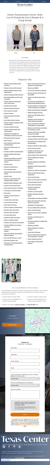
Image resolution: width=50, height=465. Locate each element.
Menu (5, 1)
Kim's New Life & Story (10, 205)
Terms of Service (34, 424)
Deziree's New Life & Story (11, 212)
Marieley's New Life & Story (11, 210)
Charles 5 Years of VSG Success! (13, 88)
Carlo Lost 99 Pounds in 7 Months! (13, 188)
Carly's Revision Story (10, 169)
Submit (25, 414)
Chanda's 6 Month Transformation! (13, 151)
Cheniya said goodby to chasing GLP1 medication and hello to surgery (13, 160)
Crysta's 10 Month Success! (11, 127)
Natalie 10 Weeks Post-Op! (35, 112)
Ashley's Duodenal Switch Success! (13, 94)
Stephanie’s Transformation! (35, 205)
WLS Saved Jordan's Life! (11, 240)
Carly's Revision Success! (35, 239)
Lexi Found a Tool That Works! (12, 190)
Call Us (31, 1)
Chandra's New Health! (10, 105)
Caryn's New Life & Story (11, 202)
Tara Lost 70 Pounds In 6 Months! (37, 90)
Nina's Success (8, 140)
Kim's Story (7, 193)
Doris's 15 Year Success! (34, 148)
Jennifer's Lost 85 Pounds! (35, 191)
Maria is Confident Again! (11, 220)
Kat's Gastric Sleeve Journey (12, 120)
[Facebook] (9, 446)
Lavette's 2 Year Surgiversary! (12, 185)
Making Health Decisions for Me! (13, 183)
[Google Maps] (4, 446)
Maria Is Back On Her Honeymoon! (37, 155)
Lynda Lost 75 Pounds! (34, 232)
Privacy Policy (23, 424)
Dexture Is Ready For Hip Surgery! (37, 145)
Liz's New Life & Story (10, 215)
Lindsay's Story (8, 164)
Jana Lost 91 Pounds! (33, 177)
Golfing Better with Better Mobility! (37, 198)
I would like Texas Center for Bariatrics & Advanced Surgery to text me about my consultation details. (26, 406)
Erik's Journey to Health (10, 111)
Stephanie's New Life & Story (12, 217)
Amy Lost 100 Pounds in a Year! (12, 238)
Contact (43, 1)
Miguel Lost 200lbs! (33, 88)
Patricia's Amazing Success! (11, 108)
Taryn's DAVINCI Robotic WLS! (36, 136)
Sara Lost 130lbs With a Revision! (37, 207)
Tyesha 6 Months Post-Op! (35, 182)
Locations (18, 1)
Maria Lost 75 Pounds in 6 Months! (37, 179)
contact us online (19, 304)
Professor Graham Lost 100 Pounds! (37, 139)
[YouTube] (19, 446)
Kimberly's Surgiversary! (11, 167)
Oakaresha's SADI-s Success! (12, 138)
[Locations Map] (37, 320)
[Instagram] (14, 446)
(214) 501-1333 (31, 304)
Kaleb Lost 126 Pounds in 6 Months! (37, 110)
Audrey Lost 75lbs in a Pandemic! (37, 170)
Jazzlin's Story (8, 176)
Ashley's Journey (8, 113)
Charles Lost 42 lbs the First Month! (14, 222)
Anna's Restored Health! (34, 184)
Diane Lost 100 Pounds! (34, 210)
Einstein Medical (19, 458)
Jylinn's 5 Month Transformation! (13, 207)
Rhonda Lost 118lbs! (33, 225)
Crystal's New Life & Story (11, 200)
